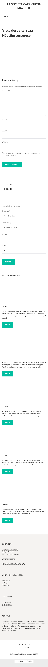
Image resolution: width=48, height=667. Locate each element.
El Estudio (5, 407)
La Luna (4, 307)
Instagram (5, 583)
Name (4, 120)
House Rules (6, 602)
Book (7, 325)
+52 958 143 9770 (8, 559)
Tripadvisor (6, 581)
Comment (6, 91)
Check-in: (6, 211)
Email (4, 131)
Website (5, 142)
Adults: (4, 234)
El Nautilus (6, 358)
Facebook (5, 585)
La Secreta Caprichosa (10, 549)
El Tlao (4, 456)
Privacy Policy (6, 604)
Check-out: (6, 223)
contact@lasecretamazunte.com (13, 563)
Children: (5, 246)
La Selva (5, 504)
